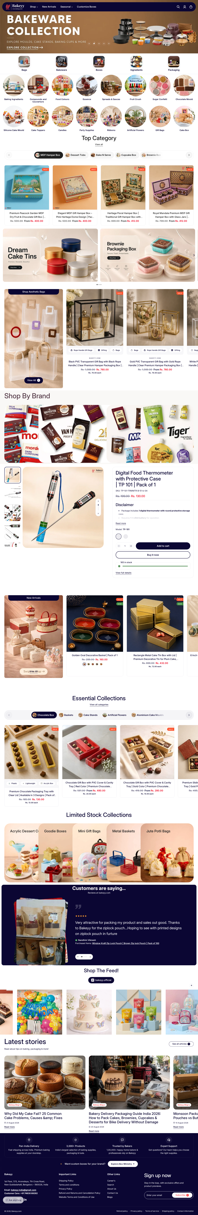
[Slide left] (98, 501)
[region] (99, 104)
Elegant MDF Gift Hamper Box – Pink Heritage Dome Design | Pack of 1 (75, 217)
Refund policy (122, 1211)
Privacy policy (136, 1211)
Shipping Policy (66, 1180)
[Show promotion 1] (97, 284)
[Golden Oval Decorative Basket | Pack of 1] (95, 623)
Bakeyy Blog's (15, 1105)
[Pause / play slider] (191, 985)
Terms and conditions (69, 1184)
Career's (111, 1180)
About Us (111, 1189)
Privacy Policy (65, 1189)
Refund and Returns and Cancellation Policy (79, 1193)
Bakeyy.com (94, 358)
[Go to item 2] (94, 43)
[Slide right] (189, 155)
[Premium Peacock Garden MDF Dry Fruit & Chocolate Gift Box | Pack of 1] (26, 187)
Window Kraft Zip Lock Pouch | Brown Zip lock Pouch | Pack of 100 (125, 943)
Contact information (185, 1211)
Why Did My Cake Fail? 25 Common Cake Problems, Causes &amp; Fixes (33, 1116)
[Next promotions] (194, 255)
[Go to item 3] (99, 43)
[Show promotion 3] (100, 284)
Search (110, 1184)
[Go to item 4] (104, 43)
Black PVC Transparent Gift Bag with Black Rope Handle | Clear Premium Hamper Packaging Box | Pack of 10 (94, 365)
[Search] (178, 6)
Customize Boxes (86, 6)
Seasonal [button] (65, 6)
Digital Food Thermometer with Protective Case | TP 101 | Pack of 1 (144, 479)
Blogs (109, 1197)
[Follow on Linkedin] (25, 1199)
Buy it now (153, 554)
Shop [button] (33, 6)
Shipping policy (168, 1211)
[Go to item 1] (89, 43)
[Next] (188, 1082)
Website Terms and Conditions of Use (76, 1197)
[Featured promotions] (147, 255)
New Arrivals (49, 6)
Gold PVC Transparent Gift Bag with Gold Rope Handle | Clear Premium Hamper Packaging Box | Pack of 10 (155, 365)
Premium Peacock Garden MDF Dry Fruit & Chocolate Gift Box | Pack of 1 (27, 217)
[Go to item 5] (108, 43)
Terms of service (152, 1211)
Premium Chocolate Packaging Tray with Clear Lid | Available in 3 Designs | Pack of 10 (32, 795)
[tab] (48, 155)
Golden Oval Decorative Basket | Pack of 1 (95, 655)
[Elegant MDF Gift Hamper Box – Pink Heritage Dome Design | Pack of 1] (75, 187)
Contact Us (112, 1193)
